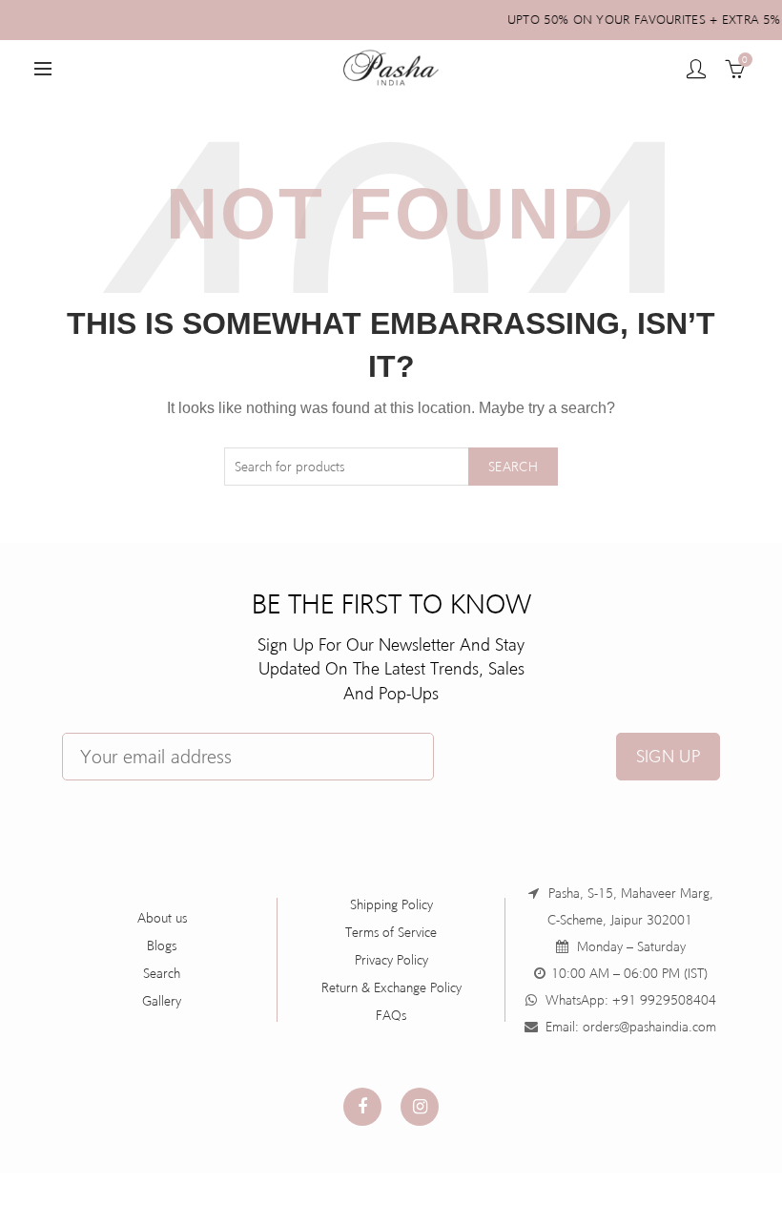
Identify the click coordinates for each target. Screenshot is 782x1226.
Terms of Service (391, 932)
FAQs (391, 1015)
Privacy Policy (391, 959)
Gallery (161, 1000)
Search (513, 466)
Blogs (161, 945)
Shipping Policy (391, 904)
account (696, 68)
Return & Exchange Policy (391, 987)
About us (162, 917)
